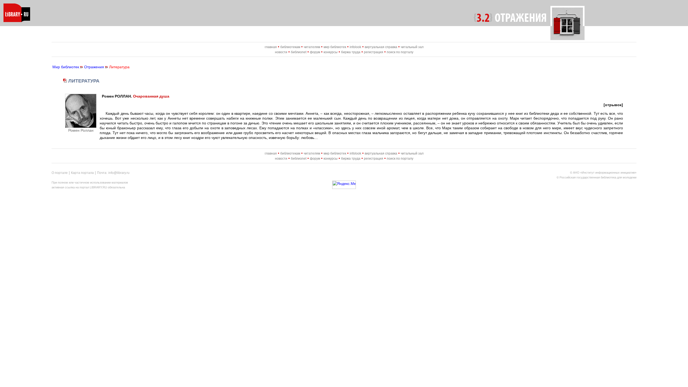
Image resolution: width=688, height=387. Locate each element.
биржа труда (350, 52)
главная (271, 47)
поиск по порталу (400, 52)
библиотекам (290, 47)
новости (281, 52)
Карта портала (82, 173)
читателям (312, 47)
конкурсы (331, 52)
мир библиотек (335, 47)
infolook (355, 47)
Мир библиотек (65, 67)
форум (315, 52)
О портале (60, 173)
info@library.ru (119, 173)
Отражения (94, 67)
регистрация (373, 52)
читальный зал (412, 47)
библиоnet (298, 52)
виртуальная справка (381, 47)
